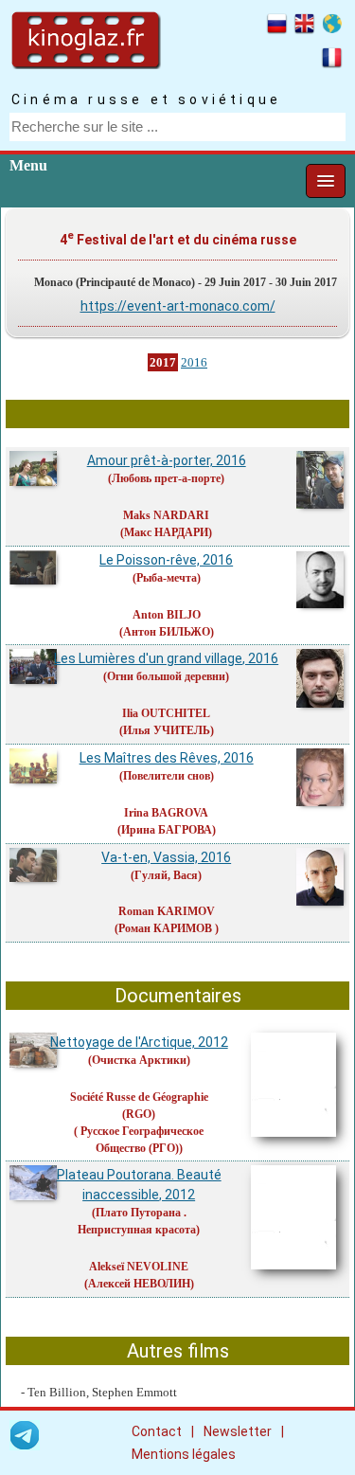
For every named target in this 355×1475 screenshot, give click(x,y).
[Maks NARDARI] (321, 505)
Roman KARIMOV (166, 911)
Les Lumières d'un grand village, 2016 (166, 658)
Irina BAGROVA (166, 812)
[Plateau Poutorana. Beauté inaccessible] (34, 1197)
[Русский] (277, 26)
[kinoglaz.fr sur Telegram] (24, 1438)
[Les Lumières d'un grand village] (34, 681)
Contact (157, 1431)
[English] (304, 26)
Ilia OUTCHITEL (166, 713)
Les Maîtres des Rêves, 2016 (167, 757)
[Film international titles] (332, 26)
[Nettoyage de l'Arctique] (34, 1064)
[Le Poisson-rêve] (34, 581)
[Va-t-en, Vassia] (34, 879)
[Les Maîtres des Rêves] (34, 780)
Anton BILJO (167, 614)
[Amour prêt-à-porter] (34, 483)
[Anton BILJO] (321, 605)
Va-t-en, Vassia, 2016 (166, 857)
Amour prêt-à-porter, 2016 (166, 460)
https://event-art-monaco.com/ (177, 306)
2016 (194, 362)
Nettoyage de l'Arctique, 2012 (139, 1042)
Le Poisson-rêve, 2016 (166, 559)
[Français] (332, 60)
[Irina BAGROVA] (321, 803)
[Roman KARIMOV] (321, 902)
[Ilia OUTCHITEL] (321, 704)
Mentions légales (184, 1454)
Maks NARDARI (166, 515)
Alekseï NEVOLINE (138, 1266)
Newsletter (238, 1431)
